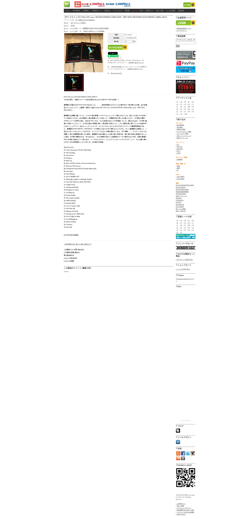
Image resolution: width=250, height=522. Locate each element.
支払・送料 (159, 10)
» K (181, 106)
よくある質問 (171, 10)
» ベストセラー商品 (182, 133)
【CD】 (72, 25)
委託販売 (181, 10)
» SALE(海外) (180, 179)
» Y (177, 113)
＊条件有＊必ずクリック (136, 62)
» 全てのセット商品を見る (184, 259)
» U (181, 111)
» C (188, 101)
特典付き (107, 10)
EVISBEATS (179, 200)
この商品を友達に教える (72, 252)
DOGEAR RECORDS (182, 189)
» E (177, 104)
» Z (181, 113)
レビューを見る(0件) (70, 258)
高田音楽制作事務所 (182, 191)
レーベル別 (73, 28)
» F (181, 104)
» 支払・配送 (180, 506)
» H (188, 104)
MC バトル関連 (181, 209)
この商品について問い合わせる (74, 249)
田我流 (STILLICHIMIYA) (86, 20)
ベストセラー (117, 10)
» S (192, 109)
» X (193, 111)
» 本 (177, 170)
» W (188, 111)
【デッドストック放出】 (78, 22)
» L (185, 106)
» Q (185, 109)
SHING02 (179, 198)
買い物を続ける (69, 255)
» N (193, 106)
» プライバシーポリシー (183, 508)
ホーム (67, 10)
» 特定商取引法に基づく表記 (185, 510)
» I (192, 104)
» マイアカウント (181, 30)
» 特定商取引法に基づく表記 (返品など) (77, 244)
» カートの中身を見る (183, 269)
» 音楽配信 (179, 159)
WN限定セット (96, 10)
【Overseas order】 (116, 73)
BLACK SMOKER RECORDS (185, 185)
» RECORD (179, 149)
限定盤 (127, 10)
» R (188, 109)
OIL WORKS (180, 206)
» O (177, 109)
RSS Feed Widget (185, 420)
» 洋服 (178, 166)
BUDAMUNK (180, 204)
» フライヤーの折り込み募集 (185, 512)
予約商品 (86, 10)
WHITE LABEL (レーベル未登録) (93, 31)
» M (188, 106)
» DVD (178, 151)
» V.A (185, 113)
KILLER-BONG (181, 187)
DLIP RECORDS (181, 194)
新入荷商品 (76, 10)
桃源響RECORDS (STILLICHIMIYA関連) (96, 28)
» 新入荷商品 (180, 125)
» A (181, 101)
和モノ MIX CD (181, 211)
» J (177, 106)
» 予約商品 (179, 127)
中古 (141, 10)
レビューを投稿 (69, 261)
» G (185, 104)
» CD (177, 144)
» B (185, 101)
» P (181, 109)
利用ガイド (149, 10)
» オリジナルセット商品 (183, 131)
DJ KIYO (178, 202)
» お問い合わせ (181, 514)
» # (177, 101)
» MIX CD (179, 146)
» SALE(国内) (180, 176)
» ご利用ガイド (181, 503)
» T (177, 111)
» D (76, 20)
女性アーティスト (181, 196)
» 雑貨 (178, 168)
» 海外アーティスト (182, 138)
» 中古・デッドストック (183, 136)
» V (185, 111)
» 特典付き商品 (181, 129)
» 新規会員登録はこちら (183, 28)
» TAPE (178, 153)
